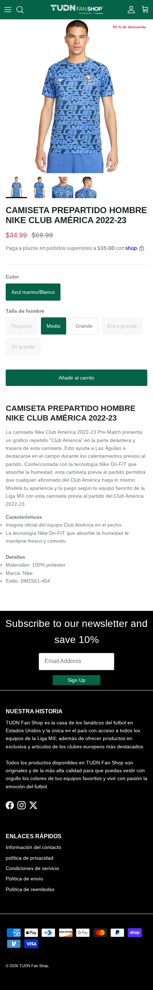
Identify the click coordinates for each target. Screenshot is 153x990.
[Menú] (8, 9)
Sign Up (76, 680)
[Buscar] (23, 9)
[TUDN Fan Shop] (77, 10)
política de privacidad (29, 858)
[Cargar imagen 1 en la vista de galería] (76, 96)
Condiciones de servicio (32, 868)
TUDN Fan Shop (33, 966)
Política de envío (24, 878)
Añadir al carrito (76, 378)
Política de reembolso (30, 889)
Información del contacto (33, 847)
